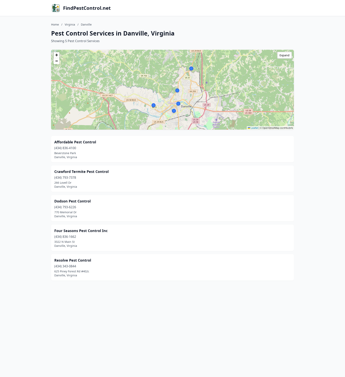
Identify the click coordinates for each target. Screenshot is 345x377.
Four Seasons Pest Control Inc (81, 230)
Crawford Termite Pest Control (81, 171)
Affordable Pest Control (75, 142)
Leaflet (254, 127)
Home (55, 24)
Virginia (70, 24)
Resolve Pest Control (72, 260)
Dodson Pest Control (72, 201)
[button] (174, 111)
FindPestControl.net (87, 8)
